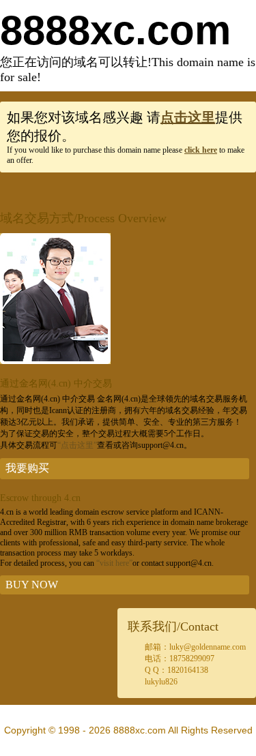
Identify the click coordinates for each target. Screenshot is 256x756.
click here (200, 150)
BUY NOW (31, 584)
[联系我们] (55, 361)
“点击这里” (77, 445)
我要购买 (27, 468)
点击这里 (187, 117)
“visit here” (114, 563)
